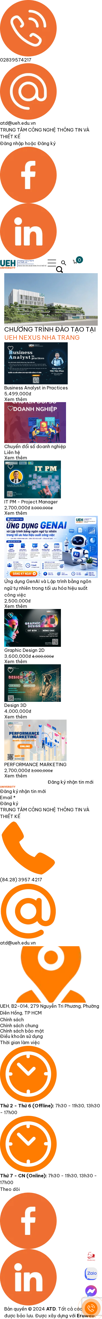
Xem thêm (15, 399)
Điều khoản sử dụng (21, 1036)
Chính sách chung (19, 1025)
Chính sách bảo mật (22, 1031)
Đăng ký (9, 803)
